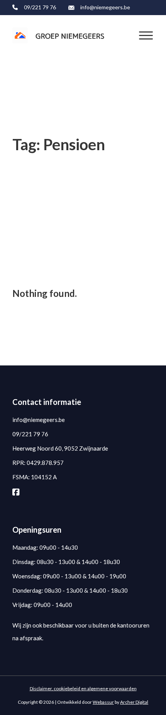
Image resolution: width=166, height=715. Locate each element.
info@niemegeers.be (105, 7)
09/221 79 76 (40, 7)
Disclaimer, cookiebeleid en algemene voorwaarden (83, 688)
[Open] (146, 35)
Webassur (103, 702)
